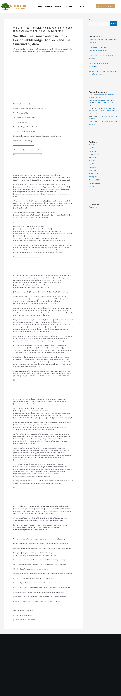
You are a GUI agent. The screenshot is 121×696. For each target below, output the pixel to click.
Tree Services (93, 207)
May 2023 (92, 164)
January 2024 (93, 157)
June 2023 (92, 161)
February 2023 (94, 173)
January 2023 (93, 177)
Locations (68, 6)
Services (58, 6)
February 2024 (94, 154)
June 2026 (92, 145)
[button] (59, 6)
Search (91, 20)
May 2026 (92, 148)
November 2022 (94, 183)
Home (40, 6)
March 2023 (93, 170)
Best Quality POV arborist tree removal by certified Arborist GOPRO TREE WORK (102, 102)
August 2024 (93, 151)
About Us (48, 6)
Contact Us (80, 6)
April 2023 (92, 167)
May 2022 (92, 186)
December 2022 (94, 180)
